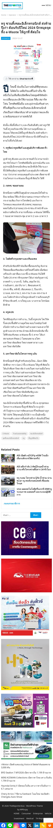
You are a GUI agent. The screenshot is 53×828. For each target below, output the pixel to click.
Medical (30, 818)
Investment (19, 818)
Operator (12, 15)
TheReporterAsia (16, 806)
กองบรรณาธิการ (12, 503)
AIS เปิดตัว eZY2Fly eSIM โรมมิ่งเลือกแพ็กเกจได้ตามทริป (32, 457)
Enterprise (38, 813)
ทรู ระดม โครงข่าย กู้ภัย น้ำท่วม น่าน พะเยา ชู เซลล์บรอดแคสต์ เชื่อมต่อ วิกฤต (34, 480)
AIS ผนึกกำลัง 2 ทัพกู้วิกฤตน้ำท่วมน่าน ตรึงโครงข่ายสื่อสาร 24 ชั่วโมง (34, 468)
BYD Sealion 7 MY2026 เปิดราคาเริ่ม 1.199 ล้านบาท (26, 772)
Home (3, 15)
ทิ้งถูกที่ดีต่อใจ (33, 438)
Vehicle (48, 813)
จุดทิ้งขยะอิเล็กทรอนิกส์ (11, 438)
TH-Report (40, 818)
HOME (16, 813)
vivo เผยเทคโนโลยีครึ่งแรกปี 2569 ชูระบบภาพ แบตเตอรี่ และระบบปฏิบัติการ (34, 491)
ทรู (24, 438)
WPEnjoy (24, 809)
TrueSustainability (19, 433)
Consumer (26, 813)
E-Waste (6, 433)
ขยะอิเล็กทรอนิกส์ (36, 433)
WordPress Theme (34, 806)
